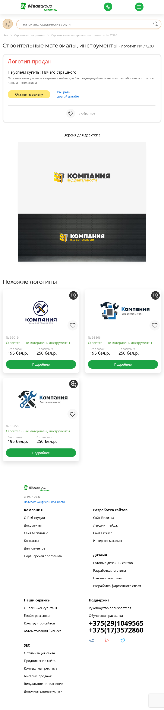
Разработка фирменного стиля (117, 586)
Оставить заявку (29, 94)
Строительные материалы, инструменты (38, 343)
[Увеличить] (73, 295)
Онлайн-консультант (40, 608)
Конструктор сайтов (39, 623)
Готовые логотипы (107, 578)
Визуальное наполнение (43, 683)
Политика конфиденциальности (44, 502)
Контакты (31, 540)
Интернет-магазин (107, 540)
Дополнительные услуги (43, 691)
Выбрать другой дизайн (68, 94)
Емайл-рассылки (37, 615)
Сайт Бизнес (102, 533)
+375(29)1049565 (116, 623)
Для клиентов (34, 548)
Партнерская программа (43, 556)
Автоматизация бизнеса (42, 631)
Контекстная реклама (40, 668)
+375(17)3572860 (116, 630)
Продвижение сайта (40, 660)
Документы (33, 525)
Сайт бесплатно (36, 533)
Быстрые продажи (38, 676)
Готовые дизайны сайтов (113, 563)
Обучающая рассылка (106, 615)
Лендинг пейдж (105, 525)
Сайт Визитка (103, 517)
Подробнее (41, 364)
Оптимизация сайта (39, 653)
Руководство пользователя (110, 608)
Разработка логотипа (109, 570)
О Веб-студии (34, 517)
